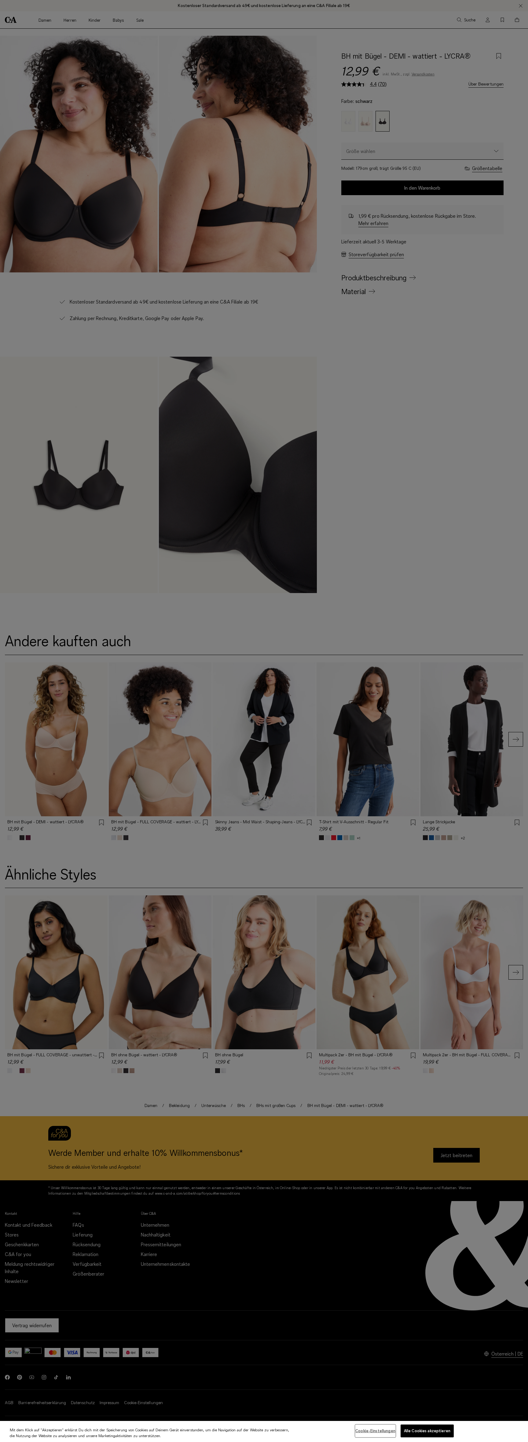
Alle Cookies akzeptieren (427, 1430)
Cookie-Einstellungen (375, 1430)
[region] (264, 1431)
